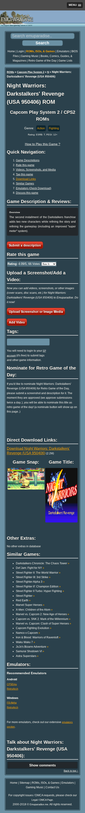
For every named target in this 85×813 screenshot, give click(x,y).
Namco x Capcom (28, 632)
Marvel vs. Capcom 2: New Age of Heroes (42, 614)
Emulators (63, 51)
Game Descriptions (27, 160)
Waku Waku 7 (25, 642)
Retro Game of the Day (42, 60)
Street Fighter (25, 595)
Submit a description (25, 245)
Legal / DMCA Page (42, 799)
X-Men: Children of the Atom (34, 609)
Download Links (26, 179)
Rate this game (25, 165)
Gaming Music (30, 56)
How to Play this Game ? (42, 144)
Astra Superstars (27, 656)
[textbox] (26, 342)
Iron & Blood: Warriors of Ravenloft (38, 637)
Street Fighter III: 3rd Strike (33, 577)
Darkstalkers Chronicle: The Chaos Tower (42, 563)
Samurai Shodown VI (30, 651)
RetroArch (12, 688)
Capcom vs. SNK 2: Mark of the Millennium (43, 619)
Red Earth (23, 600)
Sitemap (24, 782)
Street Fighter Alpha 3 (30, 581)
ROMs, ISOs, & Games (40, 51)
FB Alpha (12, 702)
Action (41, 128)
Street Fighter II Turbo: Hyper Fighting (40, 591)
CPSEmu (12, 684)
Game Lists (65, 60)
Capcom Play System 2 (30, 72)
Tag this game (24, 174)
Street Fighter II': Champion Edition (38, 586)
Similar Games (25, 183)
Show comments (42, 765)
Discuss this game (27, 192)
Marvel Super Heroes (30, 605)
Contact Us (52, 787)
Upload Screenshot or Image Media (36, 311)
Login (20, 51)
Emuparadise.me (39, 804)
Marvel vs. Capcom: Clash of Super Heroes (43, 623)
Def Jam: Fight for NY (30, 567)
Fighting (54, 128)
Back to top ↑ (71, 770)
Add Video (17, 322)
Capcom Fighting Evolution (33, 628)
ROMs (10, 72)
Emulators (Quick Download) (33, 188)
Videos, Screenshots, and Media (36, 169)
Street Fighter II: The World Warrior (38, 572)
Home (11, 51)
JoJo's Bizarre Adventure (32, 646)
